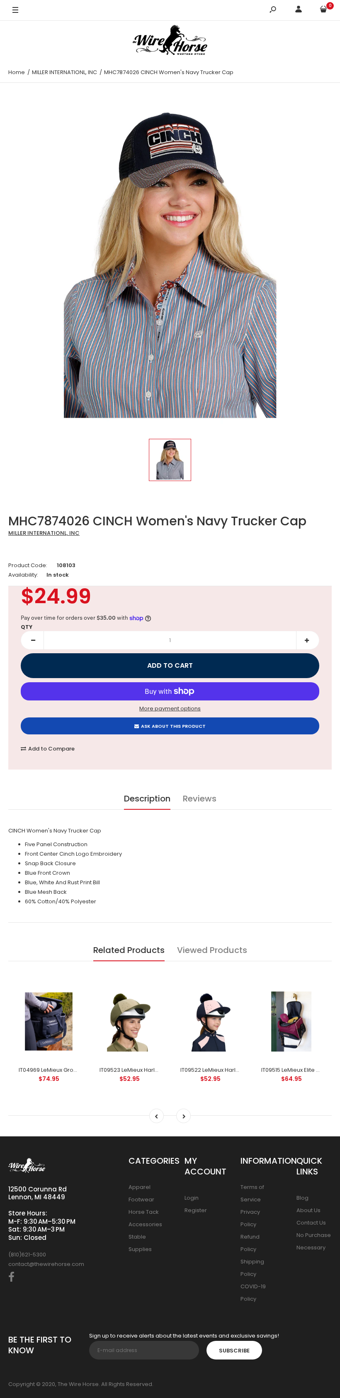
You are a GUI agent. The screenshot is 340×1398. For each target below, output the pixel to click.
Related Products (129, 950)
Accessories (145, 1224)
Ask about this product (173, 726)
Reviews (199, 798)
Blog (302, 1198)
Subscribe (234, 1351)
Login (192, 1198)
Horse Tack (144, 1212)
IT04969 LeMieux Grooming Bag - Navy (70, 1070)
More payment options (170, 708)
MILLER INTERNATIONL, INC (44, 533)
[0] (323, 10)
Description (147, 798)
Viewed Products (212, 950)
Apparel (140, 1187)
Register (196, 1210)
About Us (308, 1210)
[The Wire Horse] (170, 41)
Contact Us (311, 1223)
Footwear (141, 1199)
